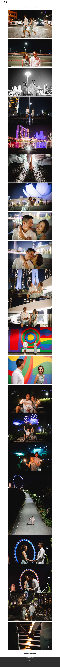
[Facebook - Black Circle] (4, 2)
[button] (39, 2)
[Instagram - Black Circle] (6, 2)
